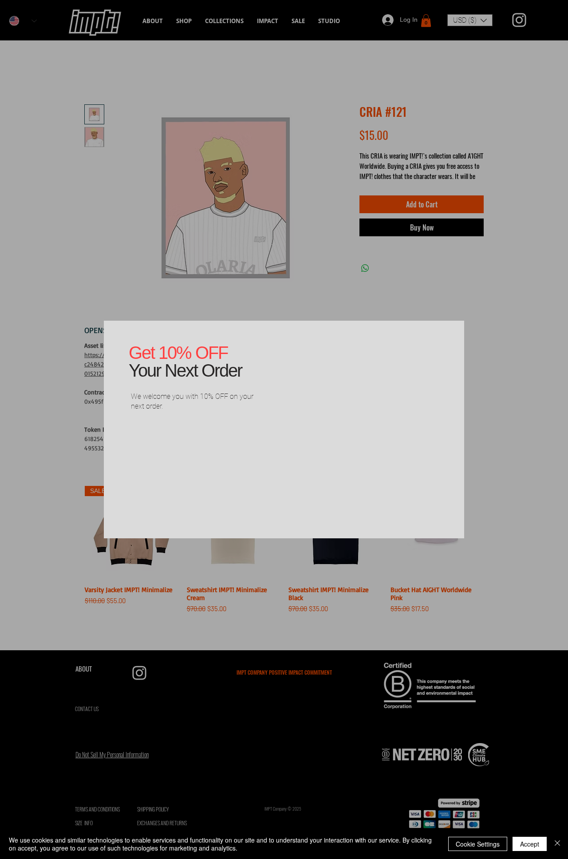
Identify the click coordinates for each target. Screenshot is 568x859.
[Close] (557, 844)
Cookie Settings (478, 843)
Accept (529, 843)
